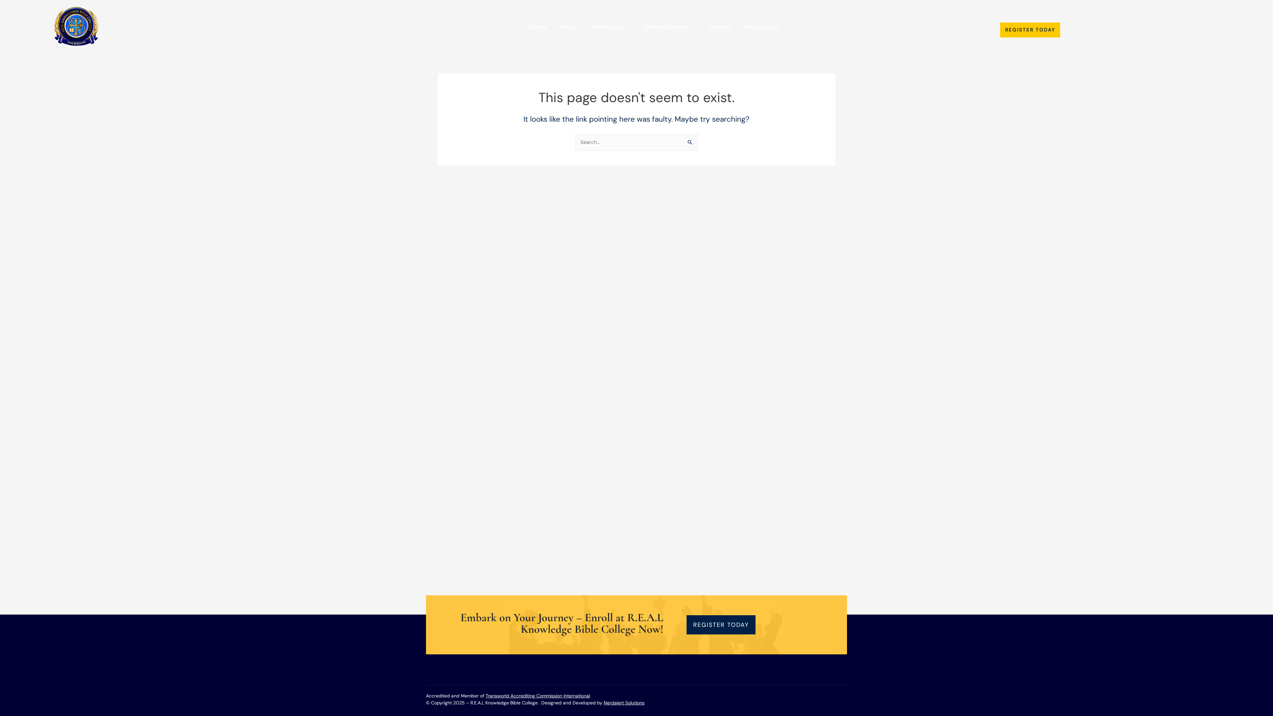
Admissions (606, 27)
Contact (720, 27)
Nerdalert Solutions (624, 703)
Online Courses (665, 27)
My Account (762, 27)
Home (538, 27)
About (568, 27)
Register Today (1030, 30)
